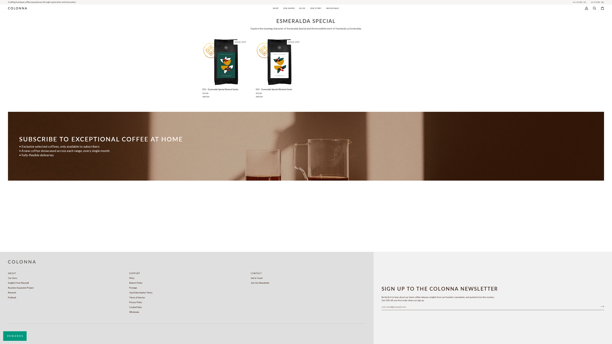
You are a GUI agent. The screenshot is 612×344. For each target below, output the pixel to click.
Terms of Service (137, 297)
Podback (12, 297)
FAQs (131, 278)
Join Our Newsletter (260, 283)
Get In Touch (257, 278)
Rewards (12, 292)
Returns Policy (135, 283)
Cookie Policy (135, 307)
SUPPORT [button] (134, 273)
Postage (133, 288)
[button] (275, 8)
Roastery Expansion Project (21, 288)
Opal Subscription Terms (140, 292)
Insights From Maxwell (18, 283)
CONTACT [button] (256, 273)
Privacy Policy (135, 302)
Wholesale (134, 312)
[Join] (601, 306)
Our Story (12, 278)
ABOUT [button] (12, 273)
